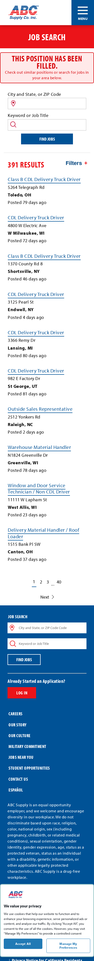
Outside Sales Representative (40, 409)
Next (44, 597)
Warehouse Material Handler (39, 447)
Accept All (23, 944)
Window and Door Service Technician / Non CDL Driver (39, 488)
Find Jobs (47, 139)
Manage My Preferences (68, 946)
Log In (21, 693)
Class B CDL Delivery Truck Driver (44, 179)
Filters (74, 163)
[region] (47, 920)
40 (59, 582)
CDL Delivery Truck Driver (36, 217)
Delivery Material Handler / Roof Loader (43, 533)
